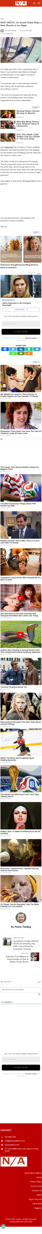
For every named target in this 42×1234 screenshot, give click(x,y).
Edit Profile (37, 1203)
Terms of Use (35, 1186)
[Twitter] (13, 349)
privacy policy (31, 338)
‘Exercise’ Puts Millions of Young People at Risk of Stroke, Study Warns (17, 957)
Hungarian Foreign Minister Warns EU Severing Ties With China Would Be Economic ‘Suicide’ (25, 943)
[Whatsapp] (13, 353)
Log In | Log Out (35, 1199)
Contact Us (36, 1190)
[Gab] (29, 349)
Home (38, 1177)
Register (37, 1208)
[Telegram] (37, 349)
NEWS (2, 19)
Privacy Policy (35, 1182)
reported (9, 147)
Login (39, 982)
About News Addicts (33, 1173)
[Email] (21, 353)
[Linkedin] (21, 349)
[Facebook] (5, 349)
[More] (29, 353)
